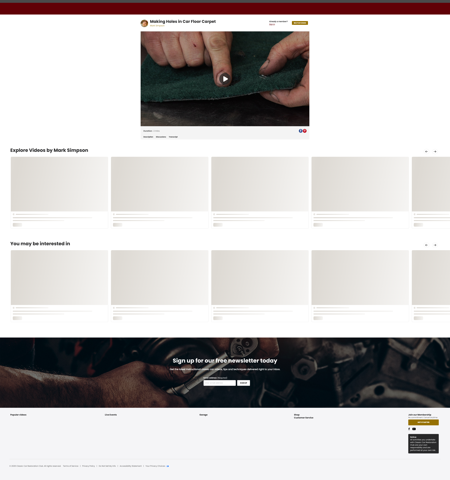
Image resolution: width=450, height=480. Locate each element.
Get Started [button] (423, 422)
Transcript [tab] (173, 137)
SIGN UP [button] (243, 383)
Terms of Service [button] (70, 466)
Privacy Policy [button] (88, 466)
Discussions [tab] (161, 137)
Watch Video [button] (300, 23)
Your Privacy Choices (155, 466)
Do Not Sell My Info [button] (107, 466)
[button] (278, 23)
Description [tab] (148, 137)
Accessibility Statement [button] (131, 466)
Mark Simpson (157, 25)
